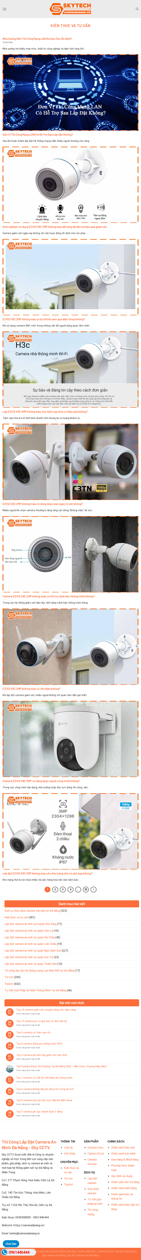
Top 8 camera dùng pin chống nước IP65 (39, 1043)
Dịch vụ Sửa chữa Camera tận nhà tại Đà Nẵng (32, 910)
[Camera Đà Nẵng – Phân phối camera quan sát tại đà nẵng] (70, 9)
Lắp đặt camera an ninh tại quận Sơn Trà (28, 957)
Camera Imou (95, 1147)
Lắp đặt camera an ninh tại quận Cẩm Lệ (28, 930)
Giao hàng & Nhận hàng (124, 1159)
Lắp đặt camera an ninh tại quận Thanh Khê (30, 964)
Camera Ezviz (96, 1153)
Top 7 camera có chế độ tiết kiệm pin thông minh (44, 1077)
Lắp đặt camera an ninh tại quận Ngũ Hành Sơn (32, 950)
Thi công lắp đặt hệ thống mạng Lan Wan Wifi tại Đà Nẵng (39, 970)
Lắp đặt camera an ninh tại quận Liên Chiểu (30, 944)
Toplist (8, 983)
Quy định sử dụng (121, 1176)
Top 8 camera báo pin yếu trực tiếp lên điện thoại (44, 1100)
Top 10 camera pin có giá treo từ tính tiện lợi (41, 1021)
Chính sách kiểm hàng (124, 1188)
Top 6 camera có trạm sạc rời (33, 1032)
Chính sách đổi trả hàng (125, 1182)
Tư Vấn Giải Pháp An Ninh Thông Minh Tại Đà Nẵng (35, 990)
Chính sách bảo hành (123, 1153)
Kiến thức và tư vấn (16, 917)
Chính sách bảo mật (123, 1147)
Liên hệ (68, 1147)
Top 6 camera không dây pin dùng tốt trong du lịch (45, 1089)
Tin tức (8, 977)
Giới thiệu (69, 1153)
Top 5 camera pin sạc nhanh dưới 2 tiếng (39, 1111)
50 (85, 889)
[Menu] (5, 9)
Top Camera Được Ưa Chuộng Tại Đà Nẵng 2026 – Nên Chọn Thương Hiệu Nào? (61, 1066)
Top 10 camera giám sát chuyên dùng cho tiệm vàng (46, 1009)
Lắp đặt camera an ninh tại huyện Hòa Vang (30, 924)
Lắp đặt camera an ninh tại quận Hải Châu (29, 937)
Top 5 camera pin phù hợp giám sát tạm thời (41, 1055)
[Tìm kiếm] (137, 9)
